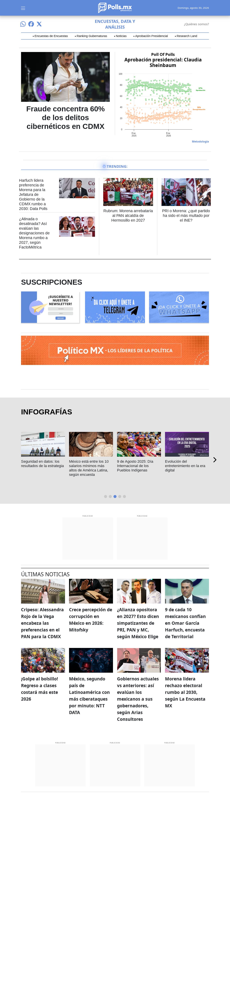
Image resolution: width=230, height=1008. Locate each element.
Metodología (200, 141)
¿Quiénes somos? (196, 24)
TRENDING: (117, 166)
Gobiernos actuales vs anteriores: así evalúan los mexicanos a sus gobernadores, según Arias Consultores (138, 699)
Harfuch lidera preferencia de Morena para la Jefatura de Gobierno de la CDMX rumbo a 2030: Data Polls (33, 194)
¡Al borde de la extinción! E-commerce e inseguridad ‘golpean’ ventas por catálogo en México (187, 468)
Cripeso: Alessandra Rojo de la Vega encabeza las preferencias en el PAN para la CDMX (42, 623)
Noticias (121, 36)
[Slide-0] (105, 496)
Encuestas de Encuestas (51, 36)
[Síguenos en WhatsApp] (23, 24)
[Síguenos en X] (39, 24)
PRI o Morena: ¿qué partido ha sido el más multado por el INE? (186, 215)
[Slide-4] (124, 496)
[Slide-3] (119, 496)
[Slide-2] (115, 496)
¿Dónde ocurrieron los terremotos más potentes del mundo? (41, 465)
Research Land (187, 36)
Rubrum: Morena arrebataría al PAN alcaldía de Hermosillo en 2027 (128, 215)
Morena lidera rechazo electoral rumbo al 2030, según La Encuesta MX (185, 692)
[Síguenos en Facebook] (31, 24)
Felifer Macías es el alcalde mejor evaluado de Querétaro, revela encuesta (90, 468)
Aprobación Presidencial (151, 36)
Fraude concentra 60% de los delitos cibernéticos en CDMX (65, 117)
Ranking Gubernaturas (92, 36)
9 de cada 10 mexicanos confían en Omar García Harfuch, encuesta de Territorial (185, 623)
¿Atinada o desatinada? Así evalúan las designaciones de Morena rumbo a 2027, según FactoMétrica (34, 233)
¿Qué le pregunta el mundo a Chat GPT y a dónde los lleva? (135, 465)
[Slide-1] (110, 496)
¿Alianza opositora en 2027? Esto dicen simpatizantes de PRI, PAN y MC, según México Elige (138, 623)
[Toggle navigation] (23, 8)
